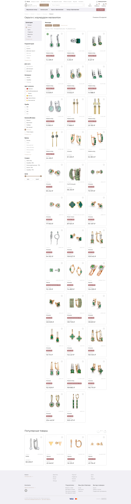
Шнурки (93, 478)
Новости (80, 491)
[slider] (25, 176)
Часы (92, 476)
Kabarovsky (49, 53)
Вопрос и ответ (35, 1)
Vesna (48, 282)
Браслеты (55, 474)
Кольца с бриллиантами (73, 9)
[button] (105, 430)
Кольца (55, 480)
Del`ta (27, 456)
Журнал (75, 1)
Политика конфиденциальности (33, 499)
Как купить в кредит (71, 491)
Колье (54, 478)
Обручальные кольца (31, 9)
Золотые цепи (44, 9)
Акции (94, 487)
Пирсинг (74, 474)
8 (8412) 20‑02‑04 (102, 1)
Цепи (92, 474)
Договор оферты (46, 499)
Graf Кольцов (71, 184)
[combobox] (67, 5)
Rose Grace (70, 217)
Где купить (81, 489)
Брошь (54, 476)
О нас (79, 487)
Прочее (74, 478)
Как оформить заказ (57, 1)
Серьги (48, 51)
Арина (90, 282)
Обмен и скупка (67, 1)
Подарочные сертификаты (99, 491)
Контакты (81, 1)
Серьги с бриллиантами (57, 9)
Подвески (74, 476)
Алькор (69, 151)
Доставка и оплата (45, 1)
